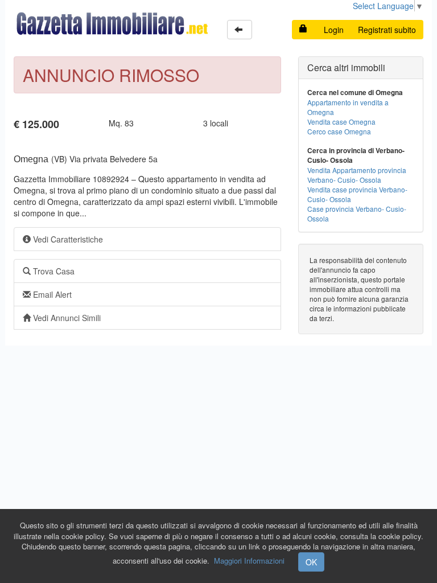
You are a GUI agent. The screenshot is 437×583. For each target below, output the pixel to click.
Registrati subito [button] (387, 29)
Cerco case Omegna (339, 131)
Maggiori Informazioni (249, 560)
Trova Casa (53, 271)
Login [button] (334, 29)
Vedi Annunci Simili (66, 317)
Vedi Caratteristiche (67, 239)
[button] (239, 29)
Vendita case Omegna (341, 121)
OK (311, 562)
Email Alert (51, 294)
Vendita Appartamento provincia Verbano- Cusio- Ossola (356, 174)
